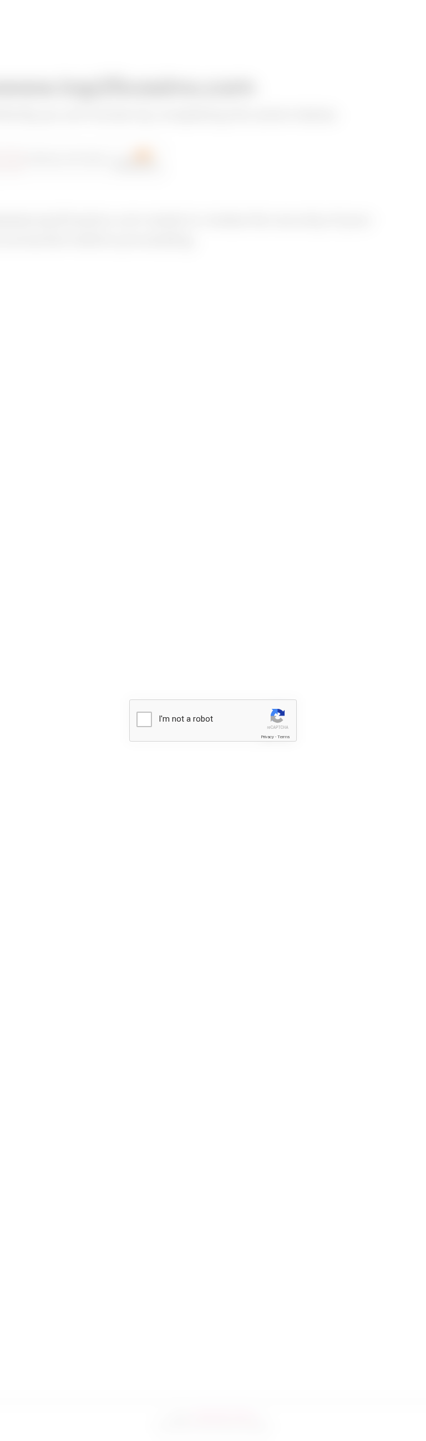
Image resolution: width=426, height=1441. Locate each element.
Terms (283, 736)
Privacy (267, 736)
